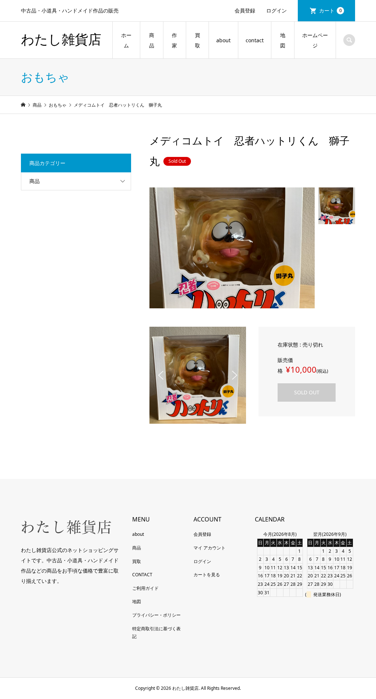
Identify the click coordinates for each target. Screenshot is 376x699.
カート (330, 10)
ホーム (126, 40)
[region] (197, 375)
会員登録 (245, 10)
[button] (161, 375)
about (223, 40)
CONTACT (142, 574)
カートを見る (207, 574)
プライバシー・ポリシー (156, 615)
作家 (174, 40)
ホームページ (315, 40)
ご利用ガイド (145, 588)
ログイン (276, 10)
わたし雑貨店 (61, 39)
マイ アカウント (209, 548)
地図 (282, 40)
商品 (151, 40)
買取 (197, 40)
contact (255, 40)
